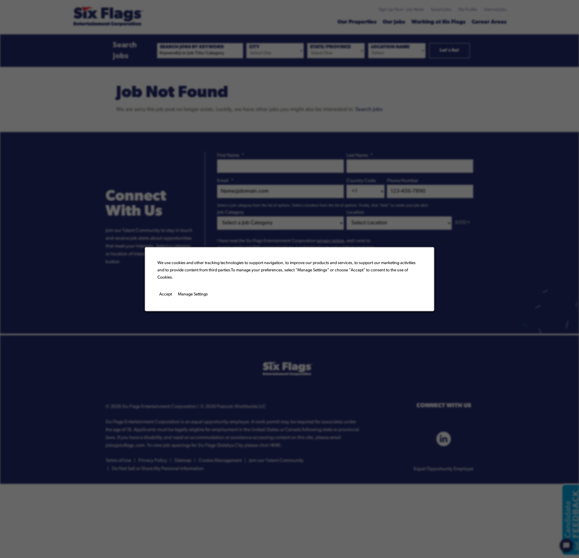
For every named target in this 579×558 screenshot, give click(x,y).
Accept (165, 294)
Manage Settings (193, 294)
